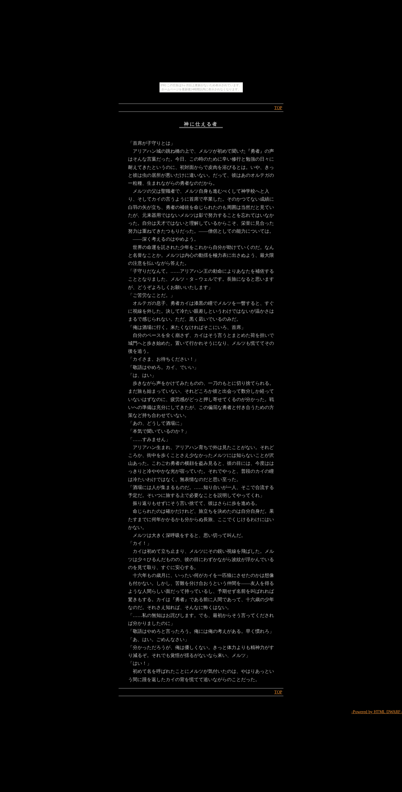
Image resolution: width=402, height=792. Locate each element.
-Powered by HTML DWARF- (376, 711)
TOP (278, 107)
